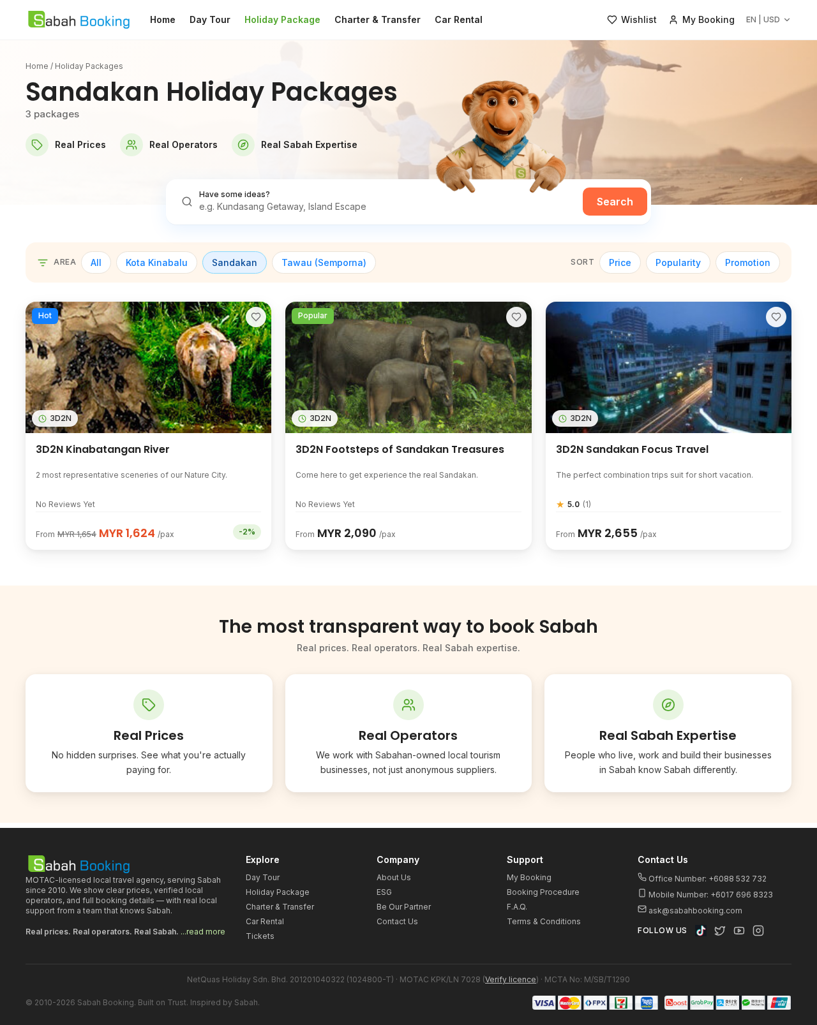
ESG (384, 892)
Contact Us (397, 921)
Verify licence (510, 979)
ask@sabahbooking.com (695, 910)
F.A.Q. (517, 906)
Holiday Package (282, 19)
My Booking (529, 877)
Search (615, 201)
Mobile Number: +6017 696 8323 (710, 894)
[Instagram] (758, 930)
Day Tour (210, 19)
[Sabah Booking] (79, 20)
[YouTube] (739, 930)
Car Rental (459, 19)
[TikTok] (701, 930)
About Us (394, 877)
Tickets (260, 936)
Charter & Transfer (377, 19)
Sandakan (234, 262)
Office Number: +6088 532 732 (707, 878)
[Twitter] (720, 930)
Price (620, 262)
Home (163, 19)
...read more (203, 931)
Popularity (678, 262)
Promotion (747, 262)
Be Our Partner (404, 906)
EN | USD (763, 19)
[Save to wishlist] (256, 317)
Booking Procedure (543, 892)
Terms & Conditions (544, 921)
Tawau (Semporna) (323, 262)
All (96, 262)
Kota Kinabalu (157, 262)
